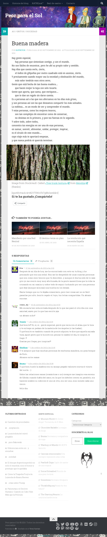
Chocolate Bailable (49, 427)
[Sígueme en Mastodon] (62, 528)
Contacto (70, 3)
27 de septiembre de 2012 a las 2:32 (40, 268)
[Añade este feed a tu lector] (58, 524)
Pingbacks (45, 261)
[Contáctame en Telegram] (77, 524)
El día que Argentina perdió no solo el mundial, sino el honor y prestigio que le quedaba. (20, 465)
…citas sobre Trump (16, 483)
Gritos (20, 31)
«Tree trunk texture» (56, 183)
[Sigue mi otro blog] (77, 528)
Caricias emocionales (51, 454)
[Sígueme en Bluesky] (62, 524)
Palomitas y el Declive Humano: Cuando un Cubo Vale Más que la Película (19, 492)
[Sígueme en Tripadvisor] (67, 528)
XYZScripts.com (64, 535)
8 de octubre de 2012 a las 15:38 (40, 363)
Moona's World (48, 419)
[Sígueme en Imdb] (86, 524)
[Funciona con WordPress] (16, 529)
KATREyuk (20, 50)
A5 (13, 31)
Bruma (23, 363)
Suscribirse (93, 441)
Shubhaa (24, 347)
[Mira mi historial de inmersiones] (72, 528)
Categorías (76, 420)
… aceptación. (14, 428)
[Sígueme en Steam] (91, 524)
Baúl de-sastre (54, 3)
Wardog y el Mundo (49, 445)
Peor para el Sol (23, 15)
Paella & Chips (47, 462)
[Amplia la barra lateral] (4, 31)
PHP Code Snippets (44, 535)
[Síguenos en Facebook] (58, 528)
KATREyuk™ (37, 3)
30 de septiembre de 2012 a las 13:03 (45, 305)
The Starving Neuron (50, 494)
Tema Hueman (35, 529)
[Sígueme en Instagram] (95, 524)
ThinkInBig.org (48, 485)
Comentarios (24, 261)
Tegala (23, 322)
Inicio (6, 3)
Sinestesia (45, 480)
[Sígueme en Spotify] (67, 524)
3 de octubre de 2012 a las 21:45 (42, 347)
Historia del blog (20, 3)
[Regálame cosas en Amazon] (81, 524)
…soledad (12, 457)
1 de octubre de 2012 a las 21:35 (41, 322)
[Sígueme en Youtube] (72, 524)
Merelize (81, 183)
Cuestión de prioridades (18, 422)
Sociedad (31, 31)
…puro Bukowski (15, 442)
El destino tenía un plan (52, 238)
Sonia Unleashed (48, 471)
